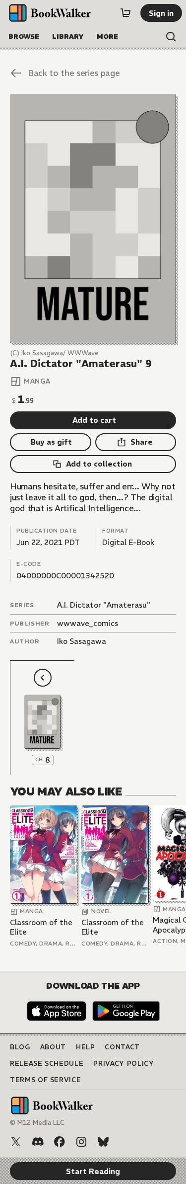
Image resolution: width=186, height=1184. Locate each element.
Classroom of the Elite (41, 927)
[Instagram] (81, 1142)
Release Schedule (46, 1063)
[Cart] (125, 13)
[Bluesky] (103, 1142)
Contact (122, 1047)
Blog (20, 1047)
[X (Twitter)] (16, 1142)
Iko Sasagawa (81, 641)
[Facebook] (59, 1142)
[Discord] (38, 1142)
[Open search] (171, 37)
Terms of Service (45, 1080)
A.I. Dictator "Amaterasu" (103, 605)
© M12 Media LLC (37, 1122)
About (53, 1047)
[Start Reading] (93, 218)
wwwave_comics (87, 623)
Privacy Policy (123, 1063)
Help (85, 1047)
